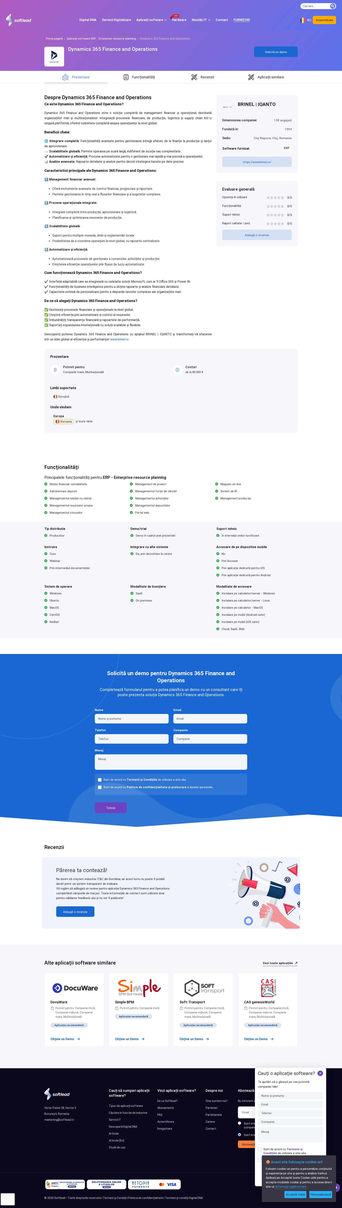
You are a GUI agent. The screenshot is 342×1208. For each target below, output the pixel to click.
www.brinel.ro (119, 339)
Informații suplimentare (291, 1186)
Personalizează (321, 1194)
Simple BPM (124, 1002)
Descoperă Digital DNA (123, 1126)
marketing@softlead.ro (59, 1119)
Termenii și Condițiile (142, 779)
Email (177, 710)
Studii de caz (117, 1147)
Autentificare (324, 20)
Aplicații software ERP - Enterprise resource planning (101, 38)
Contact (211, 1128)
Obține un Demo (62, 1039)
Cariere (210, 1121)
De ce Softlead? (167, 1101)
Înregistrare (164, 1128)
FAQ (159, 1114)
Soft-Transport (192, 1002)
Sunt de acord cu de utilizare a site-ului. (284, 1151)
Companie (180, 730)
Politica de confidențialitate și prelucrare (156, 787)
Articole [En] (116, 1140)
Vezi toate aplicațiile (278, 963)
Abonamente (165, 1107)
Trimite (110, 808)
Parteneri (212, 1107)
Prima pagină (54, 38)
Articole (114, 1133)
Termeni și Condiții (114, 1197)
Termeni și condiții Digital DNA (184, 1197)
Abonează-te (250, 1144)
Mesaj (99, 750)
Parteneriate (214, 1114)
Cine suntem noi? (217, 1101)
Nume (99, 710)
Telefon (100, 730)
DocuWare (58, 1002)
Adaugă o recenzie (257, 235)
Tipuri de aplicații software (126, 1105)
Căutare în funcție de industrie (128, 1112)
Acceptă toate (295, 1194)
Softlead (59, 1197)
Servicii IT (115, 1119)
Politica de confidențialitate (145, 1197)
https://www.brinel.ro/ (257, 162)
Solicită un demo (276, 52)
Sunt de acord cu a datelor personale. (158, 787)
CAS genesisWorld (259, 1002)
